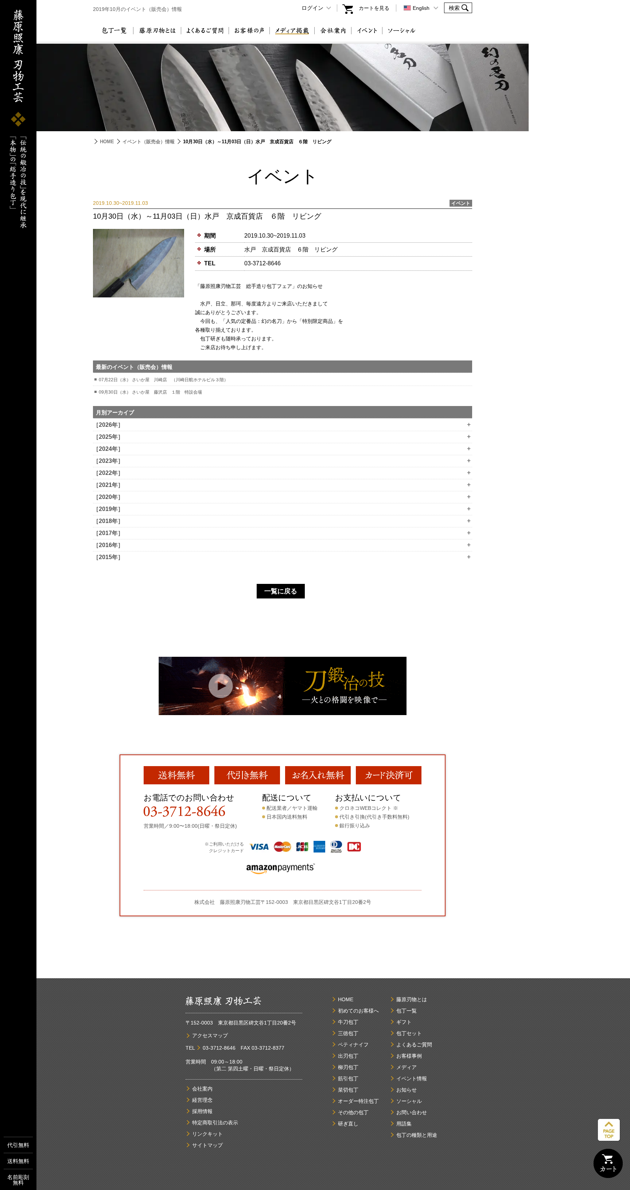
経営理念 (202, 1100)
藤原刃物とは (157, 30)
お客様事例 (409, 1056)
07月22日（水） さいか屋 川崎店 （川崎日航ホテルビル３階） (163, 379)
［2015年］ (282, 557)
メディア (406, 1067)
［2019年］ (282, 509)
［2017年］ (282, 533)
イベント (367, 30)
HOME (107, 141)
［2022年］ (282, 473)
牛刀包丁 (348, 1022)
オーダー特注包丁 (358, 1101)
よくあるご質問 (205, 30)
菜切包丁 (348, 1090)
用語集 (404, 1124)
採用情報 (202, 1111)
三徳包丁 (348, 1033)
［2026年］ (282, 425)
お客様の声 (249, 30)
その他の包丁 (353, 1112)
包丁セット (409, 1033)
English (421, 8)
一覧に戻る (280, 591)
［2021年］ (282, 485)
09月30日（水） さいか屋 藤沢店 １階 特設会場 (150, 392)
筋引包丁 (348, 1078)
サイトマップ (207, 1145)
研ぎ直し (348, 1124)
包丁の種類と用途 (416, 1135)
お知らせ (406, 1090)
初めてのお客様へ (358, 1011)
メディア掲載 (292, 30)
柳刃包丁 (348, 1067)
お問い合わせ (411, 1112)
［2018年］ (282, 521)
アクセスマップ (210, 1035)
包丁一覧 (114, 30)
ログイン (312, 8)
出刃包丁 (348, 1056)
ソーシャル (402, 30)
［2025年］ (282, 437)
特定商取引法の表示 (215, 1122)
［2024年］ (282, 449)
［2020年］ (282, 497)
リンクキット (207, 1134)
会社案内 (333, 30)
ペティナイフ (353, 1044)
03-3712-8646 (262, 263)
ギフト (404, 1022)
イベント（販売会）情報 (148, 141)
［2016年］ (282, 545)
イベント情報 (411, 1078)
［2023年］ (282, 461)
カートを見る (374, 8)
